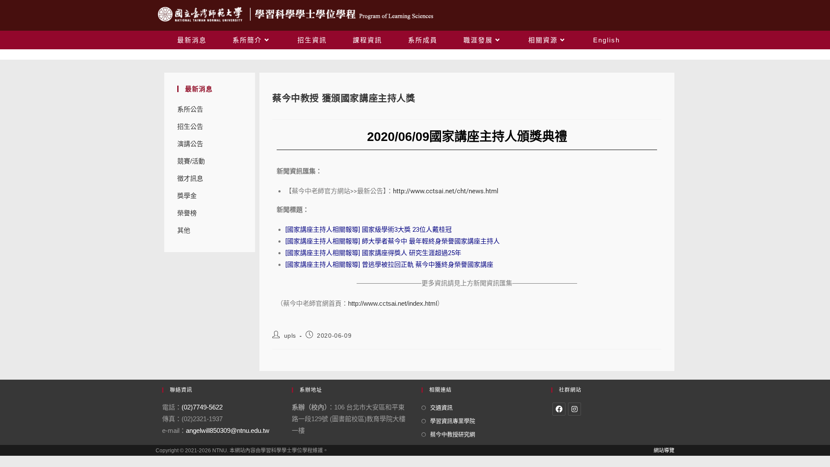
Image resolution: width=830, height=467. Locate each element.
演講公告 (190, 143)
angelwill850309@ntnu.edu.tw (227, 430)
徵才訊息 (190, 178)
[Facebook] (558, 409)
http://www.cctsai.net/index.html (392, 303)
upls (290, 335)
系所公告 (190, 109)
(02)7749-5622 (202, 407)
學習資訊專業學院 (452, 421)
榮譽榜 (187, 213)
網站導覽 (664, 451)
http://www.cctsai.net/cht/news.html (445, 191)
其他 (183, 230)
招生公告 (190, 126)
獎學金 (187, 195)
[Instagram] (574, 409)
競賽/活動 (191, 161)
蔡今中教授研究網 (452, 434)
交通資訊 (441, 407)
